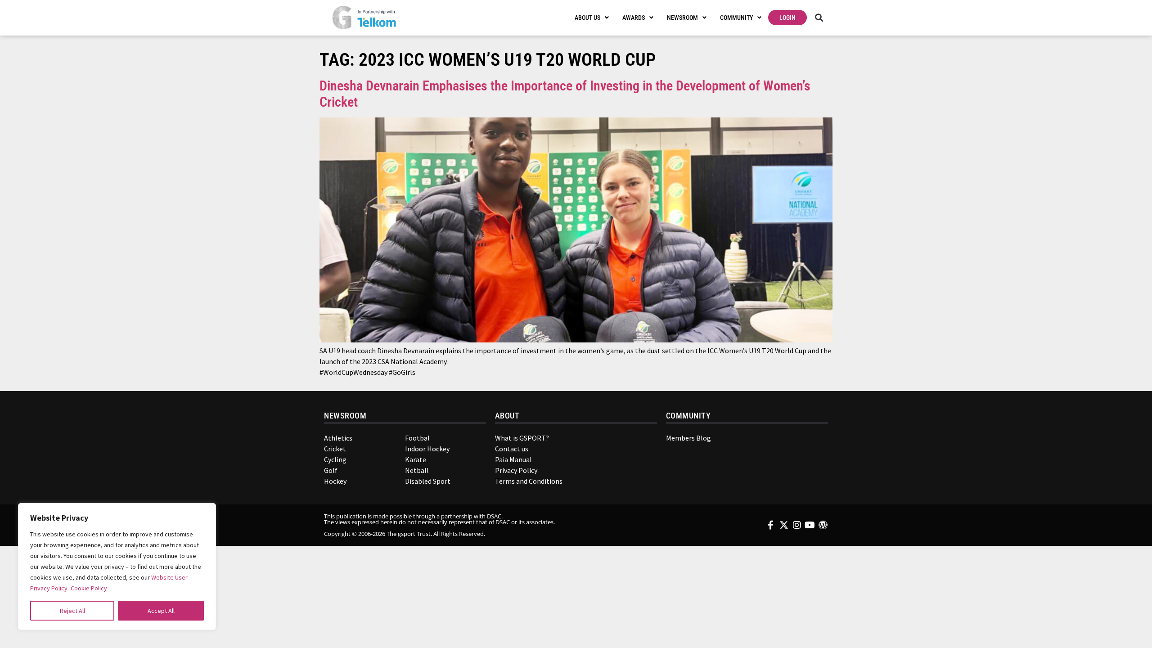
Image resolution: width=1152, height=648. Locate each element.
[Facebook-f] (770, 525)
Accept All (161, 611)
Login (787, 17)
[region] (117, 566)
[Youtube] (810, 525)
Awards (633, 17)
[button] (818, 17)
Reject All (72, 611)
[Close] (203, 514)
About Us (587, 17)
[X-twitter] (783, 525)
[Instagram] (796, 525)
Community (736, 17)
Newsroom (682, 17)
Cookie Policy (89, 588)
